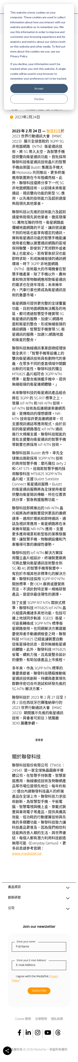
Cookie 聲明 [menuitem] (23, 1019)
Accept (39, 88)
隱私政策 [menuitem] (57, 1019)
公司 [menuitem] (11, 908)
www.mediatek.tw (27, 854)
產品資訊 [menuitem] (14, 887)
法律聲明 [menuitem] (41, 1019)
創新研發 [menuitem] (14, 897)
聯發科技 (53, 131)
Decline (39, 99)
